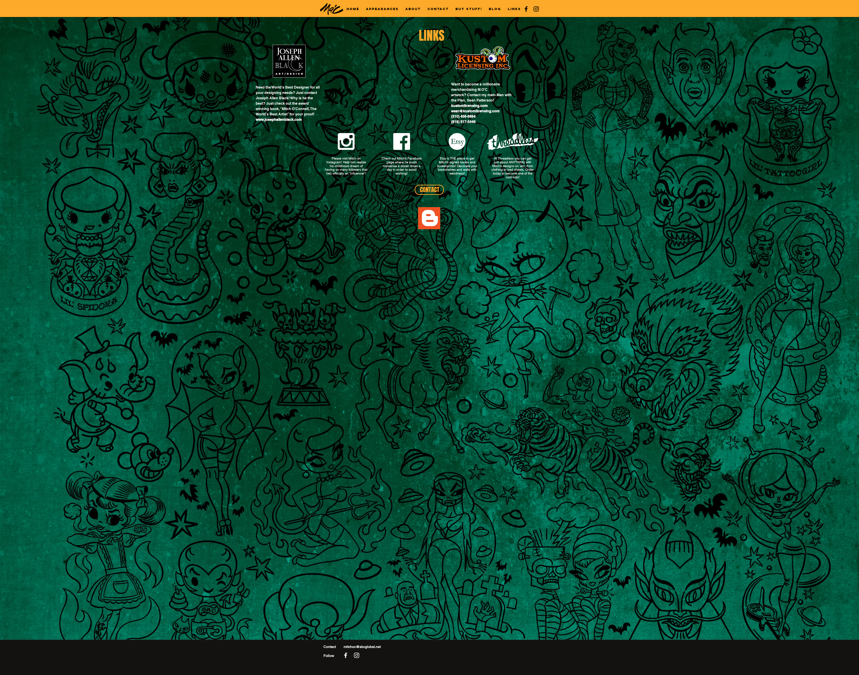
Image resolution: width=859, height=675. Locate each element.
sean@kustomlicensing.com (475, 111)
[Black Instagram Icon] (536, 9)
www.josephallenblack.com (279, 119)
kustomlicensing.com (469, 106)
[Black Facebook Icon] (526, 9)
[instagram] (356, 655)
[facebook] (345, 655)
